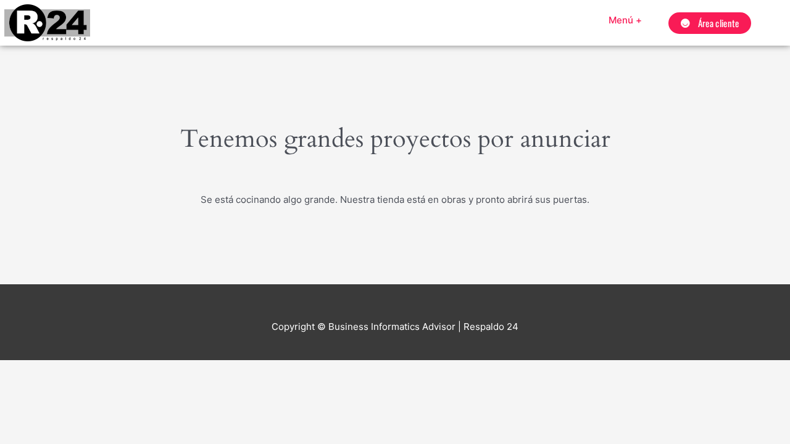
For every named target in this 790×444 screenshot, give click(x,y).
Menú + (625, 20)
